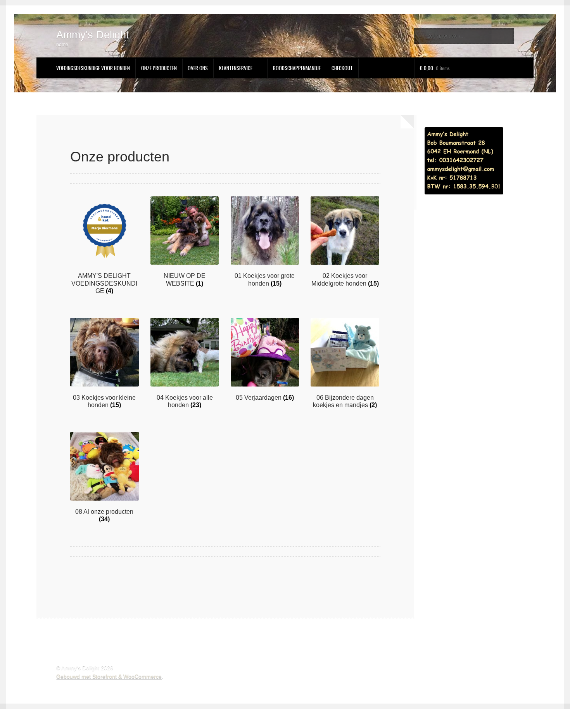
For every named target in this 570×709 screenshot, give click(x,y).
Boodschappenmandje (297, 68)
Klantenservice (235, 68)
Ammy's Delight (92, 35)
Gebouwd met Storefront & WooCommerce (109, 677)
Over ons (198, 68)
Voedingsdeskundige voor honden (93, 68)
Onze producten (159, 68)
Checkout (342, 68)
